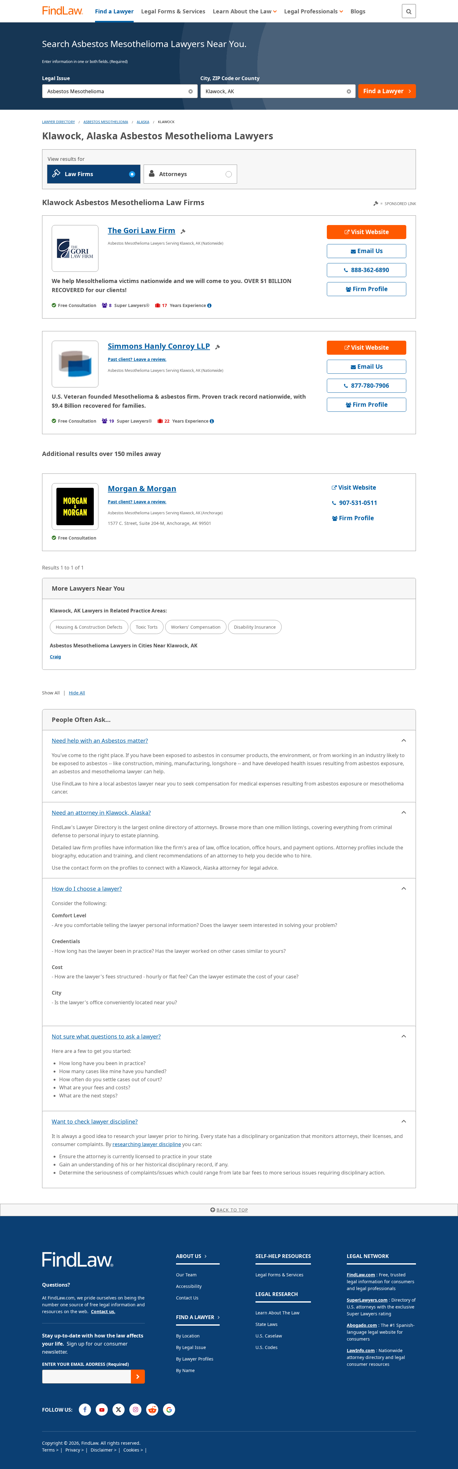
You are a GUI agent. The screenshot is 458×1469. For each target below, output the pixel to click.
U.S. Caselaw (268, 1336)
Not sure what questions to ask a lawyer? (106, 1036)
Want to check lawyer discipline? (95, 1121)
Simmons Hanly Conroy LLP (159, 346)
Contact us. (103, 1311)
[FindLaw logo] (65, 11)
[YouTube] (102, 1410)
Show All (51, 693)
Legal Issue (56, 78)
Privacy (73, 1450)
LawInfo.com (361, 1350)
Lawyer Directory (58, 121)
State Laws (266, 1324)
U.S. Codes (266, 1347)
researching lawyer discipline (146, 1144)
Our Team (186, 1275)
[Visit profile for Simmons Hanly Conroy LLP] (75, 364)
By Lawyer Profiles (194, 1359)
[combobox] (120, 91)
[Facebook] (85, 1410)
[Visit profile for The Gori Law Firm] (75, 248)
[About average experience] (209, 305)
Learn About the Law (277, 1313)
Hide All (77, 693)
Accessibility (189, 1286)
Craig (55, 657)
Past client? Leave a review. (137, 359)
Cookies (132, 1450)
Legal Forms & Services (279, 1275)
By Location (188, 1336)
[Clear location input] (349, 91)
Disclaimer (102, 1450)
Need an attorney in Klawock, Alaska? (101, 812)
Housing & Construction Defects (89, 627)
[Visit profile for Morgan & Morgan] (75, 506)
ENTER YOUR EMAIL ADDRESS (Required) (85, 1364)
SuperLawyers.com (367, 1300)
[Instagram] (135, 1410)
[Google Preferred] (169, 1410)
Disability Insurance (255, 627)
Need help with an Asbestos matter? (100, 740)
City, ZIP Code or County (230, 78)
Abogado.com (362, 1325)
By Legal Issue (191, 1347)
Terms (49, 1450)
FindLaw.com (361, 1275)
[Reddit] (152, 1410)
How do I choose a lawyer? (87, 888)
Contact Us (187, 1298)
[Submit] (138, 1377)
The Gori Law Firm (141, 230)
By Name (185, 1370)
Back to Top (232, 1210)
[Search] (409, 11)
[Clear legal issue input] (191, 91)
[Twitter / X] (118, 1410)
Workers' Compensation (196, 627)
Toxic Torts (147, 627)
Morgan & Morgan (142, 488)
